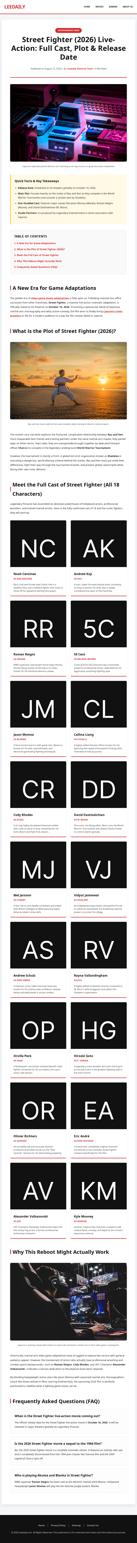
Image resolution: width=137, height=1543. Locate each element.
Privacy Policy (58, 1525)
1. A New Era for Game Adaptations (35, 243)
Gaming (113, 6)
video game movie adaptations (50, 298)
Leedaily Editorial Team (80, 68)
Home (87, 6)
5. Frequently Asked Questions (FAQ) (35, 267)
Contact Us (93, 1525)
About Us (128, 6)
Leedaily (14, 6)
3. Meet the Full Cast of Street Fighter (36, 255)
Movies (99, 6)
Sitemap (76, 1525)
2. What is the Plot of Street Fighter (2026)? (39, 249)
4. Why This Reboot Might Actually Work (38, 261)
